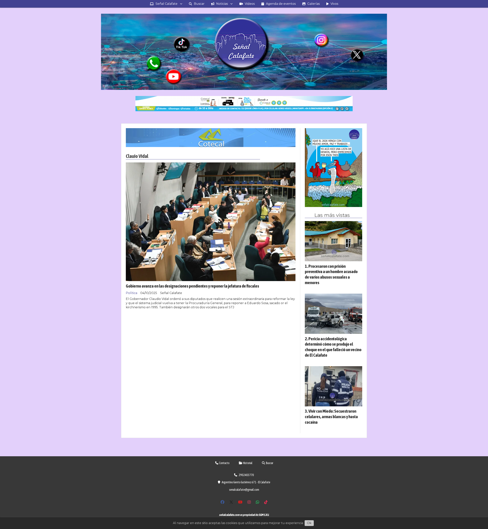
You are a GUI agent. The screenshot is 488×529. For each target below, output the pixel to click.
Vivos (334, 4)
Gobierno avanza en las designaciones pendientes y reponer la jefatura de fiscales (192, 285)
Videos (250, 4)
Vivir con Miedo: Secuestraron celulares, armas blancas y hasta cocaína (331, 416)
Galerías (313, 4)
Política (131, 293)
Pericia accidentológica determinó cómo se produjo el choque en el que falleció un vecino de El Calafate (333, 347)
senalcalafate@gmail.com (244, 489)
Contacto (224, 463)
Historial (247, 463)
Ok (309, 523)
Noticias (222, 4)
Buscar (199, 4)
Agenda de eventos (281, 4)
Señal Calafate (166, 4)
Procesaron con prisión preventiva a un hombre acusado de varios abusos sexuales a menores (331, 274)
